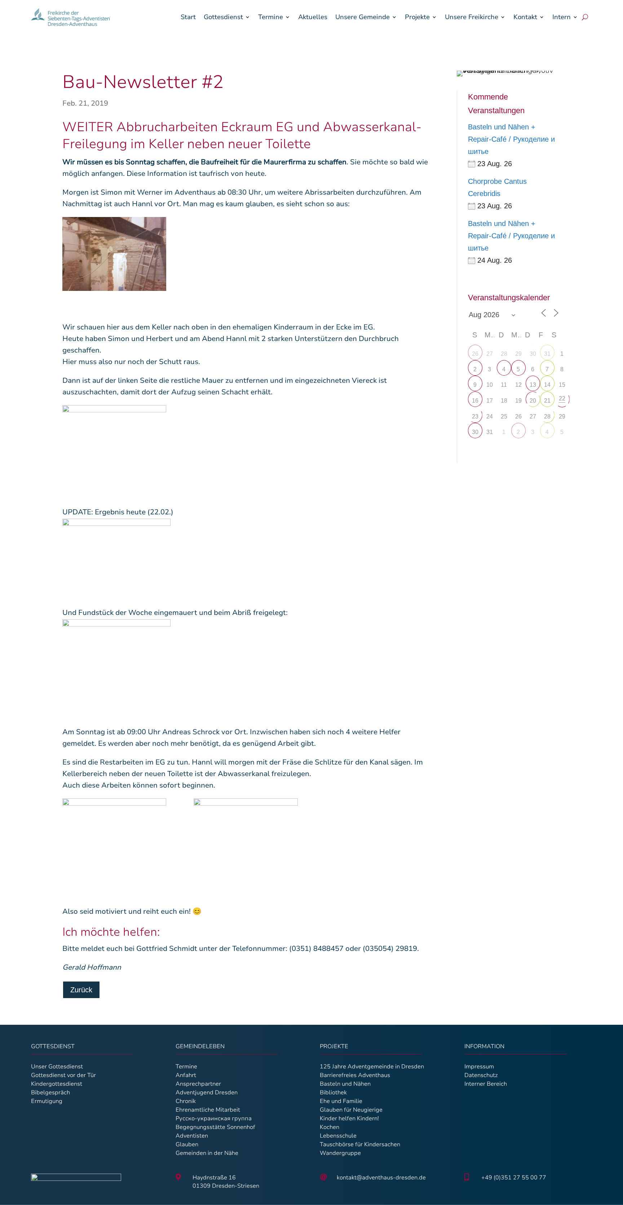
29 (562, 416)
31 (547, 354)
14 (547, 385)
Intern (561, 17)
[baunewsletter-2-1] (114, 255)
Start (188, 17)
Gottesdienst (223, 17)
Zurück (81, 990)
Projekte (417, 17)
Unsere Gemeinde (362, 17)
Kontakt (525, 17)
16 (475, 401)
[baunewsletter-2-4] (246, 838)
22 (562, 398)
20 (533, 401)
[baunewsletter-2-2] (114, 442)
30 (533, 354)
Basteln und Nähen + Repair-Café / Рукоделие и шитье (511, 139)
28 (547, 416)
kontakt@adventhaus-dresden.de (381, 1178)
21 (547, 401)
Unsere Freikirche (471, 17)
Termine (270, 17)
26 (475, 354)
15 (562, 385)
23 (475, 416)
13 (533, 385)
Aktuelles (312, 17)
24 (489, 416)
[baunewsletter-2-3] (114, 838)
